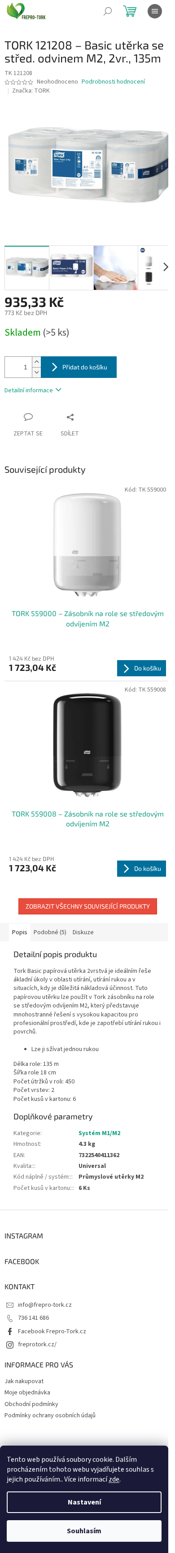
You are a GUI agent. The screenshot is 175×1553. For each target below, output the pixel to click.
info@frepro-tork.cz (45, 1304)
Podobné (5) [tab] (50, 932)
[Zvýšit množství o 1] (36, 362)
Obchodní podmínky (31, 1404)
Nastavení (84, 1502)
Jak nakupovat (24, 1381)
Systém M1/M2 (99, 1133)
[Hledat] (108, 11)
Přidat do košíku (84, 367)
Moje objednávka (27, 1392)
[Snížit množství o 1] (36, 372)
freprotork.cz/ (37, 1344)
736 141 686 (33, 1317)
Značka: (31, 90)
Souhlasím (84, 1531)
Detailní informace (28, 390)
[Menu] (155, 11)
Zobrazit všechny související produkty (88, 906)
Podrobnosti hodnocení (113, 82)
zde (114, 1479)
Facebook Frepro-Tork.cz (52, 1331)
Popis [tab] (19, 932)
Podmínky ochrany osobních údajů (50, 1415)
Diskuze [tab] (83, 932)
